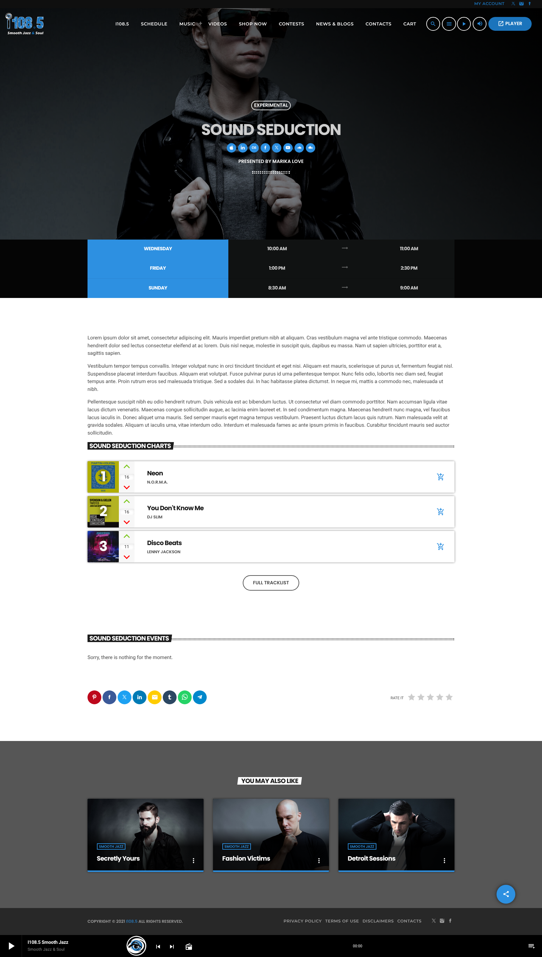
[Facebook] (529, 4)
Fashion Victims (246, 858)
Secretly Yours (118, 858)
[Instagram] (521, 4)
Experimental (271, 105)
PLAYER (510, 23)
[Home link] (25, 23)
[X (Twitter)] (513, 4)
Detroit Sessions (372, 858)
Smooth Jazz (111, 846)
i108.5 (132, 921)
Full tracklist (271, 583)
